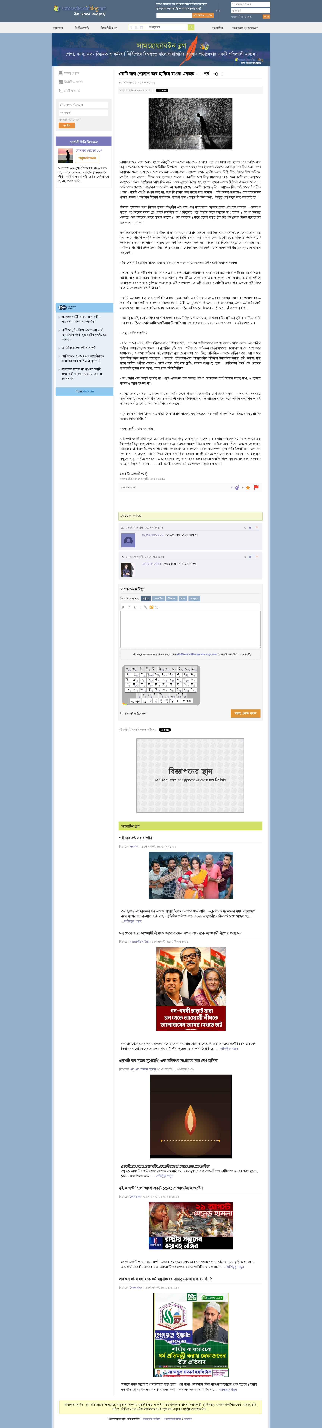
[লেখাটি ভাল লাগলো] (237, 487)
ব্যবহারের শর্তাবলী (151, 1419)
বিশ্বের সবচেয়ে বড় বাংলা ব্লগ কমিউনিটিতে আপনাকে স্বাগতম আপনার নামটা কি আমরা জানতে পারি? (181, 6)
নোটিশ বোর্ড (72, 91)
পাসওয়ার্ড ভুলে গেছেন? (241, 16)
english (194, 598)
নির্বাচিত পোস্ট (82, 28)
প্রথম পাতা (58, 28)
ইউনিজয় (172, 598)
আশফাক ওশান (151, 564)
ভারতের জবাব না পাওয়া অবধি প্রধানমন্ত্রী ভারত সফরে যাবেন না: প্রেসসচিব (82, 374)
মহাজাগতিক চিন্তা (139, 942)
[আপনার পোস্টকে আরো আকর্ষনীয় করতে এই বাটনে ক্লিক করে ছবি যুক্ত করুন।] (151, 606)
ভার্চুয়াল (146, 598)
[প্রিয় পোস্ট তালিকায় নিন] (247, 487)
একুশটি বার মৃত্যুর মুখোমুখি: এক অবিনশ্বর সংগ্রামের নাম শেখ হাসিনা (168, 1060)
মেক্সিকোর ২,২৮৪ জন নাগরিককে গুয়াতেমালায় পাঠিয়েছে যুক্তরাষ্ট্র (83, 358)
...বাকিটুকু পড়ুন (131, 921)
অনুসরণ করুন (87, 158)
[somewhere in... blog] (79, 11)
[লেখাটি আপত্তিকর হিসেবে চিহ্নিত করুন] (256, 487)
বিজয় (183, 598)
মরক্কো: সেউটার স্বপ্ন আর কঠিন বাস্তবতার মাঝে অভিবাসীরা (81, 319)
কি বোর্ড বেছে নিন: (129, 598)
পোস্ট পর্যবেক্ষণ (135, 714)
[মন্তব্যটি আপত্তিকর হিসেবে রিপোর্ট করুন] (257, 527)
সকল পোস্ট (71, 73)
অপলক (134, 847)
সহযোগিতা (217, 28)
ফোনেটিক (158, 598)
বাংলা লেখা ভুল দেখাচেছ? (245, 28)
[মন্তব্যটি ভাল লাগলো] (250, 527)
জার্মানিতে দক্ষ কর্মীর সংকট (79, 348)
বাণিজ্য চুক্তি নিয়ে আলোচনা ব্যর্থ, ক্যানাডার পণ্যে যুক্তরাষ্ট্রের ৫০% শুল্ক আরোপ (84, 334)
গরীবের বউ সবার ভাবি (135, 838)
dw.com (88, 391)
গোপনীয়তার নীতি (172, 1419)
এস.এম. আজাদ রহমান (143, 1069)
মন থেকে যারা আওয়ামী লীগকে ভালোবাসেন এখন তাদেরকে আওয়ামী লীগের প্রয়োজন (180, 933)
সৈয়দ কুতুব (136, 1288)
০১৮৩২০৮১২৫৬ (153, 535)
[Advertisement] (84, 244)
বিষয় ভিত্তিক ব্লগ (109, 28)
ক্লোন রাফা (135, 1197)
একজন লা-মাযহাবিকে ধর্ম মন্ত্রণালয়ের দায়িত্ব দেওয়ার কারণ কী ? (165, 1279)
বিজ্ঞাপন (188, 1419)
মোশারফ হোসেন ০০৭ (89, 151)
